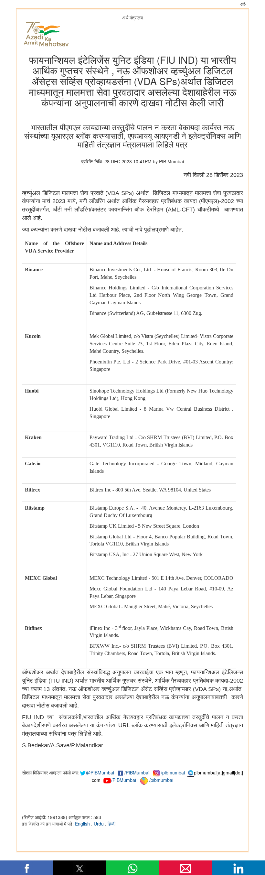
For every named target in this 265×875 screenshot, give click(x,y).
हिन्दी (111, 823)
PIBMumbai (137, 772)
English (83, 823)
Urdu (99, 823)
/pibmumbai (173, 772)
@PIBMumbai (100, 772)
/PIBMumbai (123, 780)
